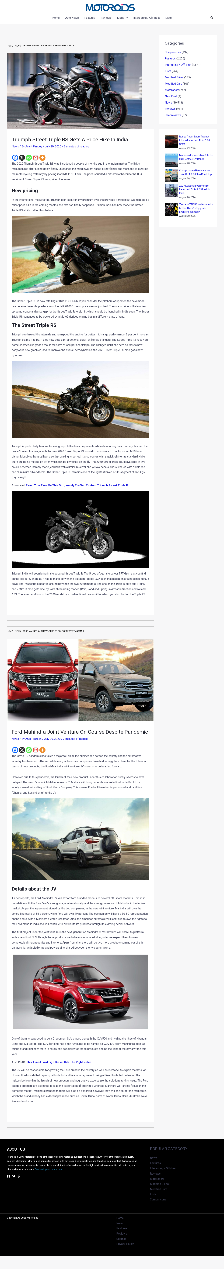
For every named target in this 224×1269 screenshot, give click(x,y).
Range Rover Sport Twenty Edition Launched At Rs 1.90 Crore (194, 140)
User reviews (173, 115)
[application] (126, 17)
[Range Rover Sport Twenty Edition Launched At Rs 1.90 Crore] (171, 141)
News (15, 146)
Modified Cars (173, 83)
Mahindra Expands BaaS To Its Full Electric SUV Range (196, 157)
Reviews (170, 109)
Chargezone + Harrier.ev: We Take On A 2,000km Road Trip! (195, 172)
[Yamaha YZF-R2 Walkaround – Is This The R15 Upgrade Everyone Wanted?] (171, 209)
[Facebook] (15, 158)
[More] (42, 158)
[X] (22, 158)
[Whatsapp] (29, 158)
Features (170, 58)
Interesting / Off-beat (178, 64)
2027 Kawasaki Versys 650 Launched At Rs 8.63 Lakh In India (194, 189)
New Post (171, 96)
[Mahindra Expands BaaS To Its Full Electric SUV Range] (171, 160)
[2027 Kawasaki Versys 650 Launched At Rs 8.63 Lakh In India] (171, 190)
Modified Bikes (174, 77)
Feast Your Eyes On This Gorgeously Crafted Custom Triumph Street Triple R (77, 485)
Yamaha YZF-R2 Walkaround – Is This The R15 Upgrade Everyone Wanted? (196, 208)
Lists (168, 71)
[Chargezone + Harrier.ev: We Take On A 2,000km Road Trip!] (171, 175)
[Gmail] (36, 158)
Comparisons (173, 52)
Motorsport (172, 90)
